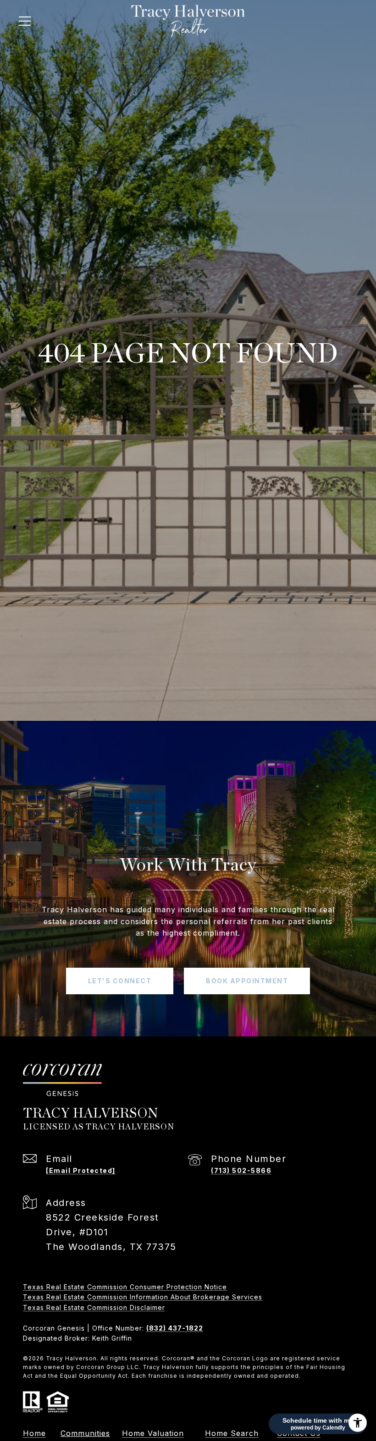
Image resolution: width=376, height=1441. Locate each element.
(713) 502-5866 (241, 1170)
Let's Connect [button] (120, 981)
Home (34, 1433)
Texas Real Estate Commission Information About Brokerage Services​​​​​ (142, 1297)
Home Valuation (153, 1433)
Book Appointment (247, 981)
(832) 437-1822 (174, 1328)
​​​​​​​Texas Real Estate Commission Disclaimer (94, 1307)
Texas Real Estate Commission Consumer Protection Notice (125, 1287)
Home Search (232, 1433)
